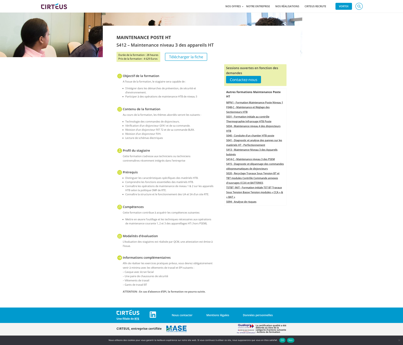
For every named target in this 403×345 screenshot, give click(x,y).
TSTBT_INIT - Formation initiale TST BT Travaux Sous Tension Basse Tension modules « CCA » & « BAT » (254, 192)
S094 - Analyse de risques (241, 201)
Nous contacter (182, 315)
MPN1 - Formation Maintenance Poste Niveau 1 (254, 102)
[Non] (399, 340)
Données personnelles (258, 315)
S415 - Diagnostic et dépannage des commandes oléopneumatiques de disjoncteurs (255, 166)
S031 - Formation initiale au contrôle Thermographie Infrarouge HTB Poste (248, 119)
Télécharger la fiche (186, 56)
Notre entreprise (258, 6)
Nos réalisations (287, 6)
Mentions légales (217, 315)
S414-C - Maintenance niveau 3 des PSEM (250, 159)
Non (291, 340)
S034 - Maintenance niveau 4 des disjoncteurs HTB (253, 128)
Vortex (344, 6)
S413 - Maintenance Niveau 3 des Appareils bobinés (252, 152)
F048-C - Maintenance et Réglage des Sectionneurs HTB (248, 109)
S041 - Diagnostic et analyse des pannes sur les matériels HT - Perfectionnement (254, 143)
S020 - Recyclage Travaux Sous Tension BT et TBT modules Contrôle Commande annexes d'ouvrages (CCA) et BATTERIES (252, 178)
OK (282, 340)
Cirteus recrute (315, 6)
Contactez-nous (243, 79)
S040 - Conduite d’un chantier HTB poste (250, 135)
